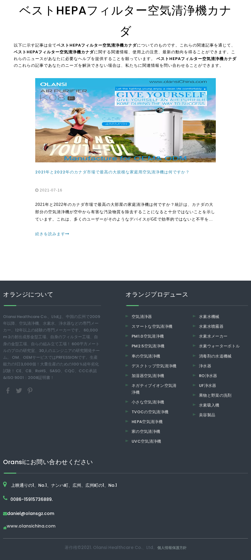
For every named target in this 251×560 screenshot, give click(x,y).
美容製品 (207, 415)
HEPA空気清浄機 (147, 422)
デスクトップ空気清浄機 (154, 366)
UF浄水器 (207, 385)
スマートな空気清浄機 (152, 326)
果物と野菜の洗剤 (215, 395)
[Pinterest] (30, 390)
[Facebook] (8, 390)
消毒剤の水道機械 (215, 356)
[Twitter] (19, 390)
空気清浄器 (142, 317)
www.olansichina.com (31, 526)
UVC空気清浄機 (146, 441)
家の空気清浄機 (146, 431)
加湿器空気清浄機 (148, 376)
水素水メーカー (213, 336)
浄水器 (205, 366)
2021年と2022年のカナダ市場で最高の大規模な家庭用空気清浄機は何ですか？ (112, 172)
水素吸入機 (209, 405)
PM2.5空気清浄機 (148, 346)
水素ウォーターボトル (219, 346)
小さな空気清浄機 (148, 402)
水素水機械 (209, 317)
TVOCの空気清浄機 (150, 412)
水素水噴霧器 (211, 326)
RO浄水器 (208, 376)
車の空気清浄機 (146, 356)
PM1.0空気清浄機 (148, 336)
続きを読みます (50, 234)
